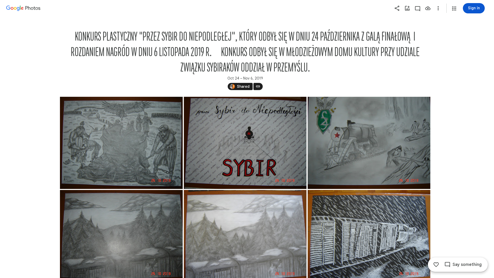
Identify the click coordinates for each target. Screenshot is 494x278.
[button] (454, 8)
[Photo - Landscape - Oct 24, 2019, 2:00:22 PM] (121, 143)
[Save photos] (428, 8)
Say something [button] (467, 264)
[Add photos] (407, 8)
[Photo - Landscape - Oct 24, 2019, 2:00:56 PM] (368, 143)
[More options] (438, 8)
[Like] (436, 264)
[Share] (397, 8)
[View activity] (417, 8)
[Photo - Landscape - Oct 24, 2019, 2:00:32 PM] (245, 143)
